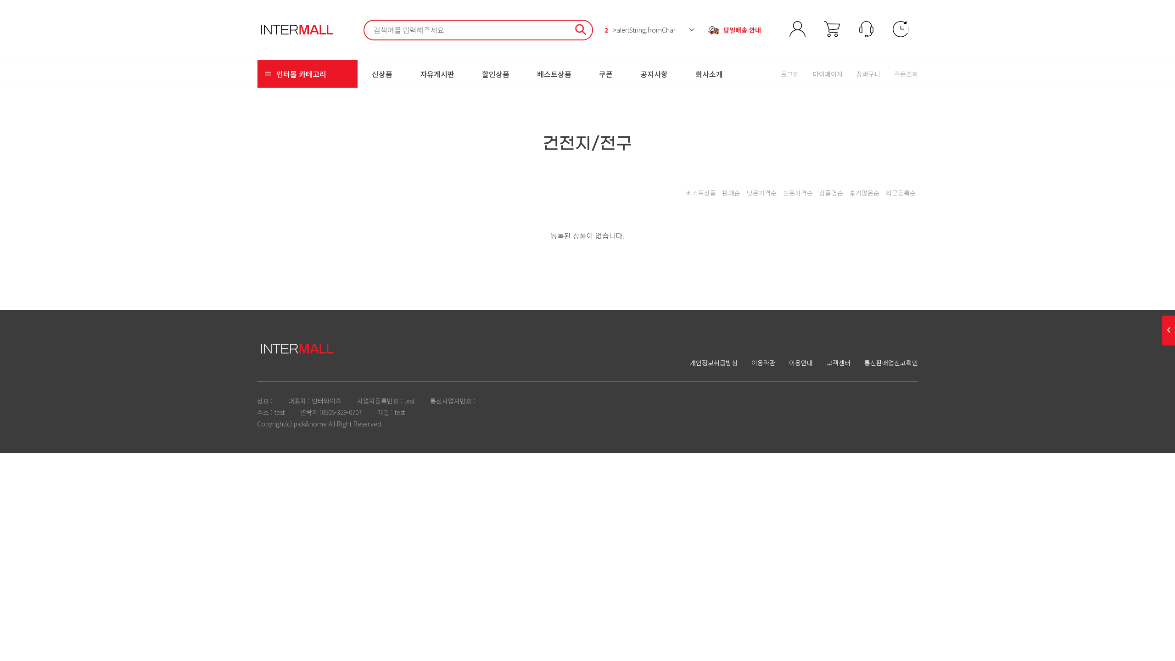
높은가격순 (798, 192)
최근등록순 (901, 192)
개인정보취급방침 (714, 362)
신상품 (382, 73)
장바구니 (868, 73)
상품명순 (831, 192)
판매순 (731, 192)
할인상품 (495, 73)
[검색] (581, 31)
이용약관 (763, 362)
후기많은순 (864, 192)
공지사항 (654, 73)
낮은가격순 (762, 192)
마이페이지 (828, 73)
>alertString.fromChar (640, 29)
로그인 (790, 73)
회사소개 (709, 73)
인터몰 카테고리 (301, 73)
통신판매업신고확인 (891, 362)
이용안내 (801, 362)
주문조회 (906, 73)
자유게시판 (437, 73)
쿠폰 (606, 73)
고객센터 (838, 362)
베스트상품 (554, 73)
